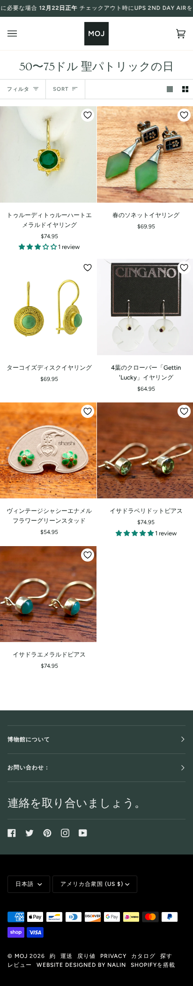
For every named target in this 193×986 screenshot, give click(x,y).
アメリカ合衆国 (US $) (91, 884)
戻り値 (86, 956)
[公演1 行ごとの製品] (170, 89)
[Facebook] (11, 833)
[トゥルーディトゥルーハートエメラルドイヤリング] (48, 154)
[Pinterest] (47, 833)
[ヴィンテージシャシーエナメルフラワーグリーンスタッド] (48, 450)
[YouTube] (83, 833)
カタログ (143, 956)
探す (166, 956)
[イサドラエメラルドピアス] (48, 594)
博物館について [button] (28, 739)
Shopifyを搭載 (153, 965)
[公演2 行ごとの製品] (185, 89)
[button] (38, 246)
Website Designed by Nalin (81, 965)
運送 (66, 956)
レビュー (19, 965)
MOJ (21, 956)
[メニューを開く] (21, 33)
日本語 (25, 884)
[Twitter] (29, 833)
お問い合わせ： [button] (28, 767)
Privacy (113, 956)
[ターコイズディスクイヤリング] (48, 307)
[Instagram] (65, 833)
